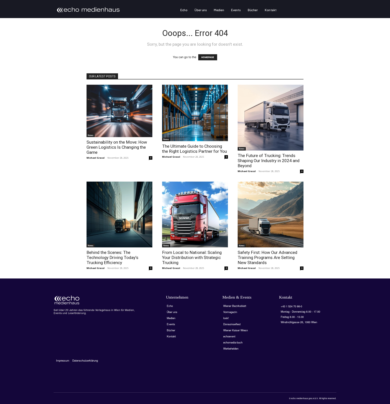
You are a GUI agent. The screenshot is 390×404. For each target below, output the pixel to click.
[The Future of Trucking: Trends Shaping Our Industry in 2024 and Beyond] (270, 118)
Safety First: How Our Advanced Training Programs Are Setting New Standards (267, 257)
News (90, 135)
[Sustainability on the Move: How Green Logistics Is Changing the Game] (119, 111)
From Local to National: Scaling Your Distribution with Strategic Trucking (192, 257)
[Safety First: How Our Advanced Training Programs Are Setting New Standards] (270, 214)
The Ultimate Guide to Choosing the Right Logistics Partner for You (194, 149)
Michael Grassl (96, 157)
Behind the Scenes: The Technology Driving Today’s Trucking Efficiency (112, 257)
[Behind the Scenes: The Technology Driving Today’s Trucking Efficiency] (119, 214)
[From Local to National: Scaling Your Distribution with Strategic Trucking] (195, 214)
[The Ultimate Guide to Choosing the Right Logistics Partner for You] (195, 113)
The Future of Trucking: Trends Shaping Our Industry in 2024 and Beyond (269, 160)
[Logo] (95, 300)
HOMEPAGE (207, 57)
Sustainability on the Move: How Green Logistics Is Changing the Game (117, 147)
